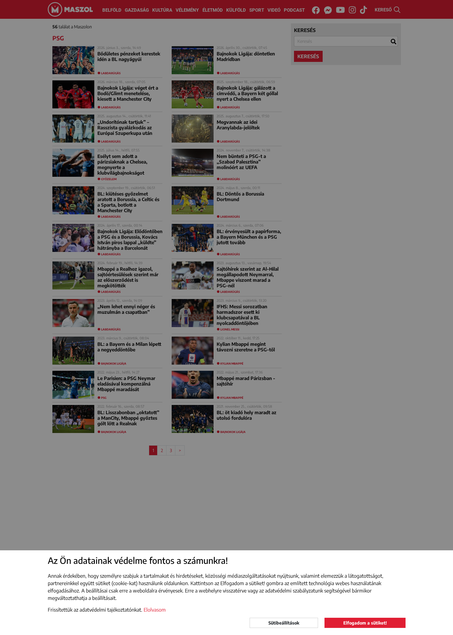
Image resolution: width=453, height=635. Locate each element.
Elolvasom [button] (155, 610)
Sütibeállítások (283, 622)
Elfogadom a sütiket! (365, 622)
